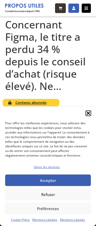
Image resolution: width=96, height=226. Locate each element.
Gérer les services (47, 167)
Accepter (48, 180)
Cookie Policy (20, 220)
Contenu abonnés (31, 102)
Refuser (48, 194)
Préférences (48, 208)
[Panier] (60, 8)
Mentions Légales (44, 220)
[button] (88, 113)
